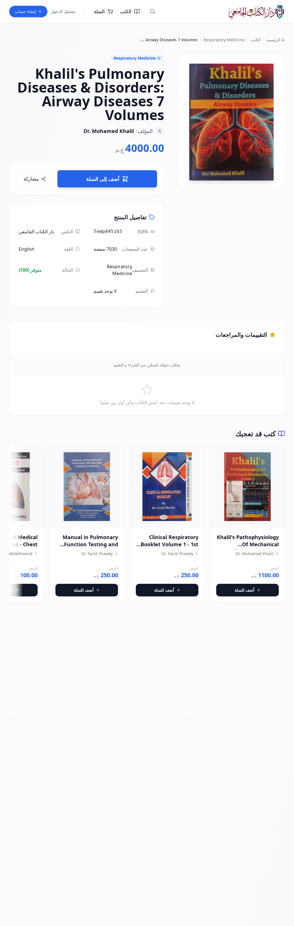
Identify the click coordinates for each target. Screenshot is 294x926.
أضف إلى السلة (102, 178)
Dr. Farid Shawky (177, 553)
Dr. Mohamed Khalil (109, 131)
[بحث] (152, 11)
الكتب (125, 11)
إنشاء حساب (25, 11)
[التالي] (13, 526)
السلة (99, 11)
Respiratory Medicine (224, 39)
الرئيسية (273, 39)
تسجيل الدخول (63, 11)
